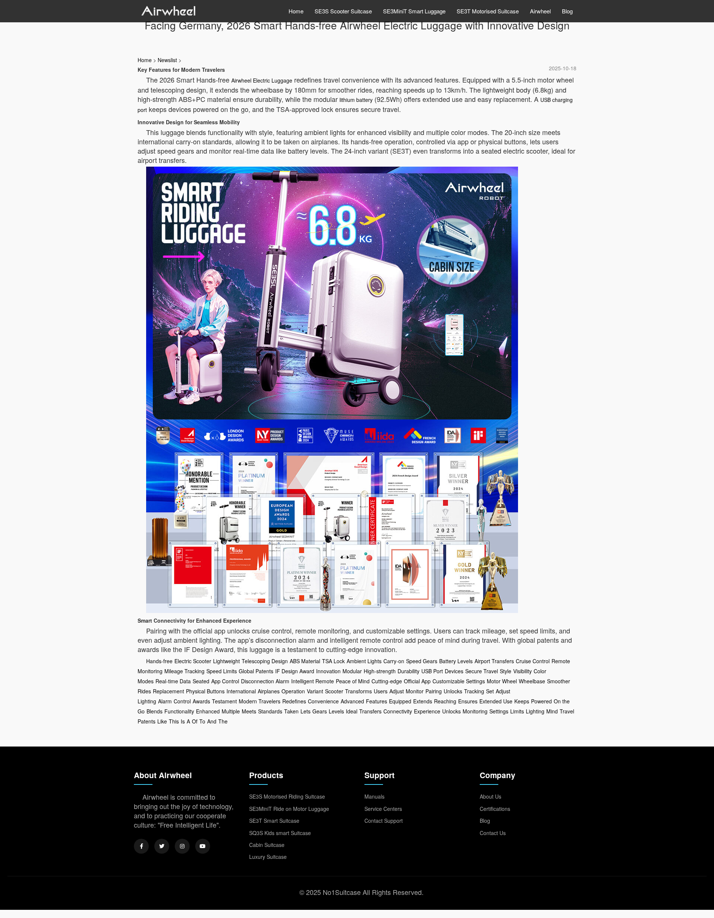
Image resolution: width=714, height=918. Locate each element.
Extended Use (495, 701)
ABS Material (305, 661)
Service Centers (383, 808)
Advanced (352, 701)
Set (490, 691)
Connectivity (397, 711)
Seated (201, 681)
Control (182, 701)
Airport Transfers (494, 661)
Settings (498, 711)
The (223, 721)
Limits (517, 711)
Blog (567, 11)
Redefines (294, 701)
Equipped (400, 701)
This (174, 721)
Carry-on (393, 661)
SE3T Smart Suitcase (274, 820)
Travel (567, 711)
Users (380, 691)
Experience (427, 711)
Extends (422, 701)
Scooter (334, 691)
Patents (146, 721)
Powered (541, 701)
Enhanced (208, 711)
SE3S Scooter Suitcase (343, 11)
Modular (352, 671)
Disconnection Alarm (265, 681)
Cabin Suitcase (266, 844)
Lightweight (226, 661)
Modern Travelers (259, 701)
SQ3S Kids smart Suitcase (280, 833)
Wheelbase (532, 681)
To (202, 721)
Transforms (358, 691)
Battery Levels (456, 661)
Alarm (165, 701)
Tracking (474, 691)
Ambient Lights (364, 661)
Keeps (521, 701)
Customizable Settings (458, 681)
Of (194, 721)
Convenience (323, 701)
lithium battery (356, 99)
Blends (155, 711)
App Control (225, 681)
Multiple (231, 711)
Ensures (467, 701)
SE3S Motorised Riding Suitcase (287, 796)
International (241, 691)
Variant (315, 691)
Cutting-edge (387, 681)
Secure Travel (481, 671)
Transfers (370, 711)
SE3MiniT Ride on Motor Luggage (289, 808)
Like (162, 721)
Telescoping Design (265, 661)
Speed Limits (221, 671)
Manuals (374, 796)
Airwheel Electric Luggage (261, 80)
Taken (291, 711)
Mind (552, 711)
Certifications (495, 808)
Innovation (328, 671)
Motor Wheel (502, 681)
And (211, 721)
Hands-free (159, 661)
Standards (270, 711)
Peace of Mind (353, 681)
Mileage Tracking (184, 671)
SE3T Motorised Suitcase (488, 11)
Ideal (351, 711)
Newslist (167, 60)
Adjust (396, 691)
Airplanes (269, 691)
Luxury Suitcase (268, 856)
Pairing (433, 691)
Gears (319, 711)
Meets (249, 711)
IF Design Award (294, 671)
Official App (417, 681)
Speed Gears (421, 661)
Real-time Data (173, 681)
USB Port (432, 671)
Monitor (415, 691)
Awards (201, 701)
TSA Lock (333, 661)
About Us (490, 796)
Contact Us (493, 833)
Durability (408, 671)
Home (296, 11)
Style (505, 671)
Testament (224, 701)
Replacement (168, 691)
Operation (293, 691)
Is (183, 721)
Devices (454, 671)
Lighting (535, 711)
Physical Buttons (205, 691)
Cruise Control (533, 661)
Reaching (445, 701)
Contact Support (383, 820)
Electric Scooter (192, 661)
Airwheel (540, 11)
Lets (305, 711)
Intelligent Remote (312, 681)
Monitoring (475, 711)
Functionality (179, 711)
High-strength (380, 671)
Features (376, 701)
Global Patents (256, 671)
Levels (336, 711)
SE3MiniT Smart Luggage (414, 11)
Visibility (522, 671)
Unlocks (453, 691)
